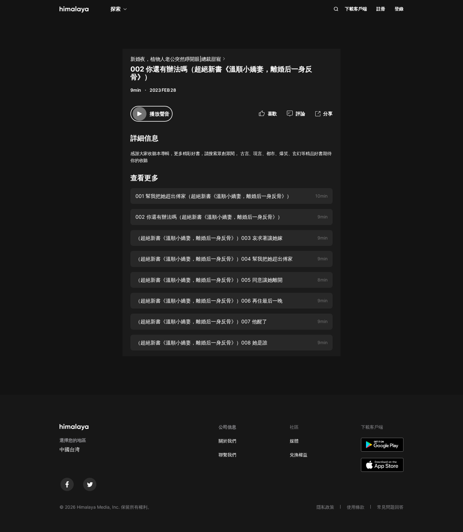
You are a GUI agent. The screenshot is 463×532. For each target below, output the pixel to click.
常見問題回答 (390, 507)
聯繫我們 (227, 454)
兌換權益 (298, 454)
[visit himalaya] (74, 9)
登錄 (399, 8)
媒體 (294, 440)
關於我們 (227, 440)
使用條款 (355, 507)
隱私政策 (325, 507)
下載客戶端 (356, 8)
